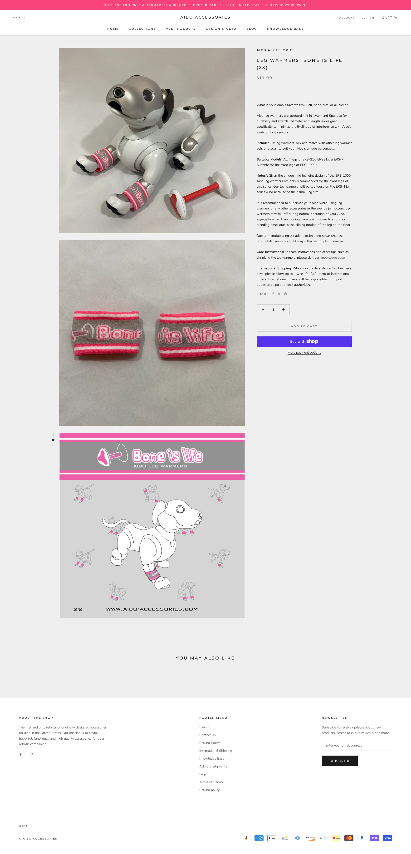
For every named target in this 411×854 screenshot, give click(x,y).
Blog (251, 28)
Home (113, 28)
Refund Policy (209, 743)
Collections (142, 28)
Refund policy (209, 790)
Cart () (390, 17)
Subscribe (340, 761)
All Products (181, 28)
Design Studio (221, 28)
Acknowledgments (213, 766)
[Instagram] (31, 754)
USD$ (16, 17)
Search (368, 17)
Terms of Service (211, 782)
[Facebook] (273, 293)
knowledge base (332, 257)
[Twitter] (279, 293)
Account (347, 17)
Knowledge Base (285, 28)
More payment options (304, 352)
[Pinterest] (285, 293)
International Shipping (215, 750)
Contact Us (207, 735)
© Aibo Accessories (38, 838)
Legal (203, 774)
